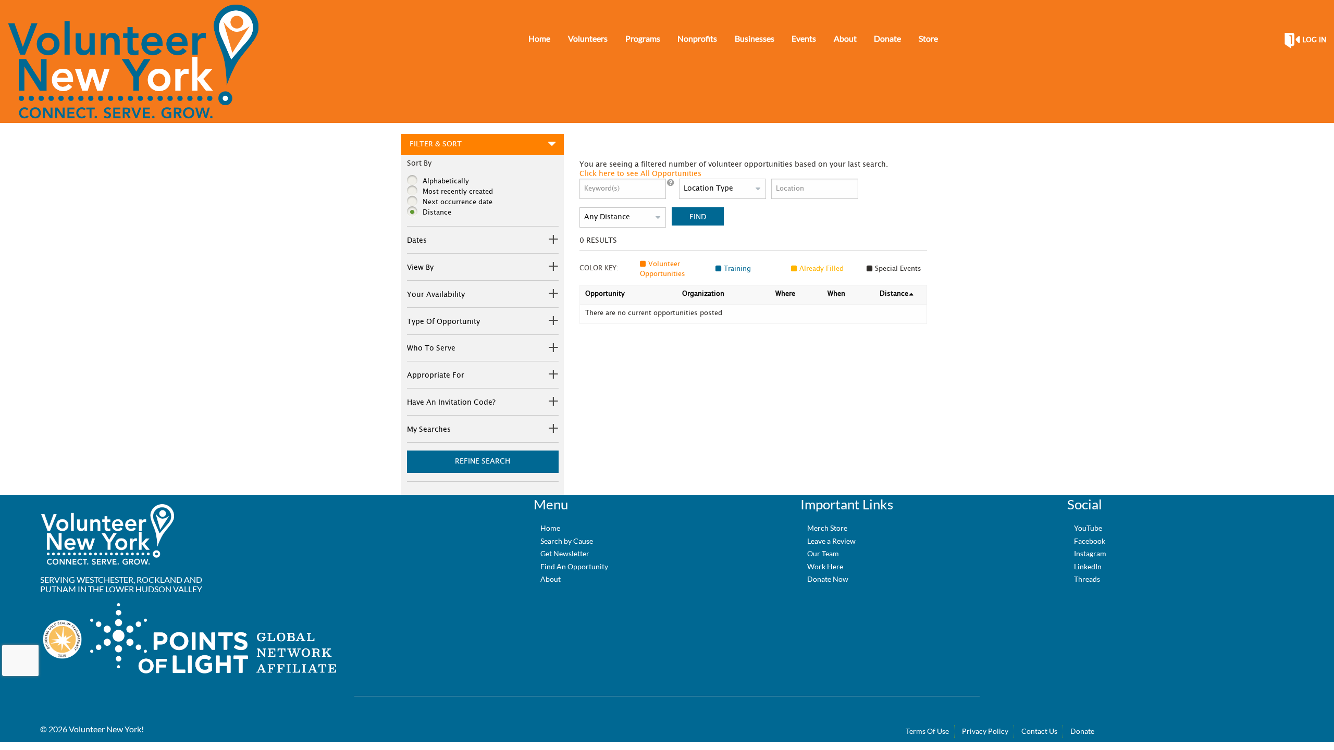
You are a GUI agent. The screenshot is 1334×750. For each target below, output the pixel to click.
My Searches (429, 429)
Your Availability (436, 294)
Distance (437, 212)
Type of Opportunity (443, 322)
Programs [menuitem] (642, 38)
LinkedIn (1088, 566)
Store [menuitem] (928, 38)
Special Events (898, 269)
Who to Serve (431, 348)
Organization (703, 294)
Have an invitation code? (451, 402)
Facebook (1089, 540)
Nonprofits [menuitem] (697, 38)
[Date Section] (552, 240)
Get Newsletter (564, 553)
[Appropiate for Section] (552, 375)
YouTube (1088, 527)
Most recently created (458, 192)
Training (737, 269)
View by (420, 267)
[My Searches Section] (552, 429)
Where (785, 294)
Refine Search (482, 461)
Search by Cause (566, 540)
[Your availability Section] (552, 295)
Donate (1082, 731)
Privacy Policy (985, 731)
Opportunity (605, 294)
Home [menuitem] (539, 38)
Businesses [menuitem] (754, 38)
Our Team (823, 553)
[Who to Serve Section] (552, 349)
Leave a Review (831, 540)
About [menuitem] (845, 38)
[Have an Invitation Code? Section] (552, 402)
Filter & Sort (436, 144)
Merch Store (827, 527)
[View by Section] (552, 267)
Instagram (1090, 553)
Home (550, 527)
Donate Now (827, 578)
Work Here (825, 566)
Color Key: (599, 268)
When (836, 294)
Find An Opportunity (574, 566)
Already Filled (821, 269)
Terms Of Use (927, 731)
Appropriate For (435, 375)
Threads (1087, 578)
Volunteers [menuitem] (588, 38)
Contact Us (1039, 731)
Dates (417, 240)
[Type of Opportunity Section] (552, 322)
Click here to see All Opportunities (640, 174)
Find (697, 217)
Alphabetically (446, 181)
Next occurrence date (457, 202)
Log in (1314, 40)
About (550, 578)
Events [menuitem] (804, 38)
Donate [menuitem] (887, 38)
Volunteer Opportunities (662, 269)
